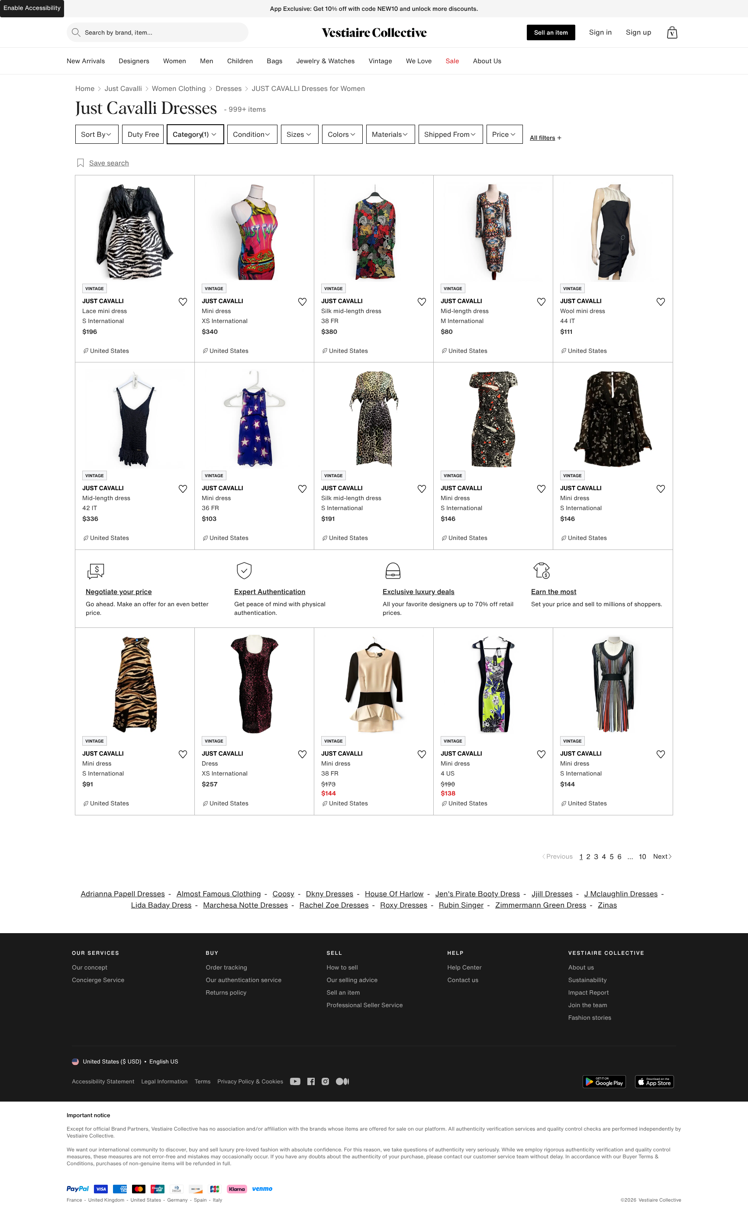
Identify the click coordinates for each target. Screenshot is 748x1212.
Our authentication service (243, 980)
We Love (419, 61)
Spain (200, 1200)
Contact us (463, 980)
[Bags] (289, 61)
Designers (134, 61)
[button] (672, 32)
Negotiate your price (119, 591)
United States (146, 1200)
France (74, 1200)
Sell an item (551, 32)
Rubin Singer (461, 905)
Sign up (638, 32)
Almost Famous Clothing (219, 894)
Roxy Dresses (403, 905)
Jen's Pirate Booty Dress (477, 894)
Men (206, 61)
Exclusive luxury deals (419, 591)
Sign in (600, 32)
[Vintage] (399, 61)
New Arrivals (86, 61)
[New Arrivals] (111, 61)
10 (642, 856)
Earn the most (554, 591)
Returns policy (226, 992)
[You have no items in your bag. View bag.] (672, 32)
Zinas (607, 905)
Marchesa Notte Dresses (245, 905)
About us (581, 967)
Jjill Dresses (552, 894)
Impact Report (588, 992)
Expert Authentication (270, 591)
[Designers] (156, 61)
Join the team (587, 1005)
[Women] (193, 61)
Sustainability (587, 980)
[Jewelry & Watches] (361, 61)
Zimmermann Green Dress (540, 905)
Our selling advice (351, 980)
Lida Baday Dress (161, 905)
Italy (217, 1200)
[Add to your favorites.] (182, 302)
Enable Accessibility (32, 8)
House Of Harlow (394, 894)
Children (240, 61)
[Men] (220, 61)
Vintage (380, 61)
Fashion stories (589, 1017)
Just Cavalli (123, 88)
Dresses (229, 88)
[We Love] (438, 61)
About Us (487, 61)
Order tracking (226, 967)
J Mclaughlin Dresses (621, 894)
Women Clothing (179, 88)
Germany (177, 1200)
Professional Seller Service (364, 1005)
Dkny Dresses (329, 894)
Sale (452, 61)
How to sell (342, 967)
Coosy (283, 894)
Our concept (89, 967)
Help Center (465, 967)
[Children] (259, 61)
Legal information (164, 1081)
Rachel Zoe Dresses (334, 905)
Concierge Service (98, 980)
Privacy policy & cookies (250, 1081)
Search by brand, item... (118, 32)
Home (84, 88)
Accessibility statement (103, 1081)
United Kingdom (106, 1200)
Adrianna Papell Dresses (123, 894)
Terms (202, 1081)
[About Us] (508, 61)
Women (174, 61)
